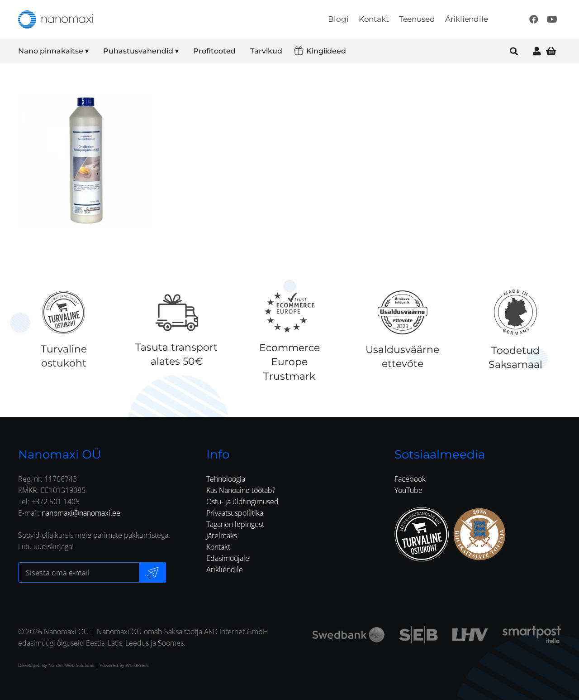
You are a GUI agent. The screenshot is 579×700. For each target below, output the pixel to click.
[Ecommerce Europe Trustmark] (289, 312)
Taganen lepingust (235, 524)
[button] (95, 51)
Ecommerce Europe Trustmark (289, 361)
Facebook (410, 479)
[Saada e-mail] (152, 572)
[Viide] (537, 51)
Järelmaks (221, 536)
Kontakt (218, 547)
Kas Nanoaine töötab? (240, 490)
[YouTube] (552, 19)
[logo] (55, 19)
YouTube (408, 490)
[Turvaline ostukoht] (63, 312)
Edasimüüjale (227, 558)
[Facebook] (534, 19)
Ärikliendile (224, 569)
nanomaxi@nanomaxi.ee (81, 513)
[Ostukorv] (551, 51)
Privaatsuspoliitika (234, 513)
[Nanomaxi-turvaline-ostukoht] (421, 534)
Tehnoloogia (225, 479)
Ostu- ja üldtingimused (242, 502)
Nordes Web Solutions (71, 665)
